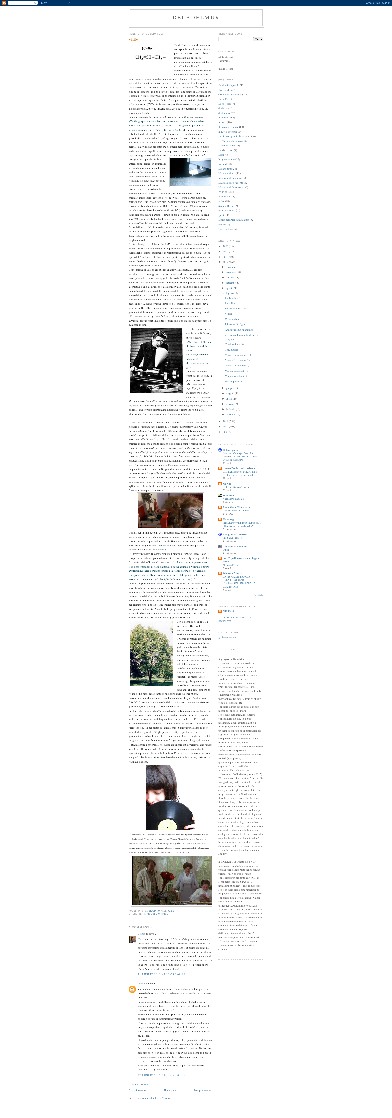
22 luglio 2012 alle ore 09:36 (161, 1075)
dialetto (222, 108)
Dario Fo (223, 99)
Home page (170, 1090)
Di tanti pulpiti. (231, 450)
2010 (226, 426)
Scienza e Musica (232, 573)
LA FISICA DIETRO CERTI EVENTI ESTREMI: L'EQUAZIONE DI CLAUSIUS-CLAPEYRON (239, 581)
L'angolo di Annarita (235, 534)
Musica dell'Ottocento (230, 187)
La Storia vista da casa (230, 141)
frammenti (224, 117)
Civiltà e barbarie (234, 344)
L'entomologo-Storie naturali (234, 136)
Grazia (141, 933)
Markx (227, 483)
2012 (226, 262)
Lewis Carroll (225, 150)
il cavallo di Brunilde (235, 546)
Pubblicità (224, 196)
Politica (222, 192)
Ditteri (226, 549)
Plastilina (230, 303)
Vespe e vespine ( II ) (236, 371)
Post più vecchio (203, 1090)
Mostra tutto (258, 595)
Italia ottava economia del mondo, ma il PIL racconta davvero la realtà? (242, 524)
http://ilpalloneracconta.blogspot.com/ (242, 559)
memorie (223, 164)
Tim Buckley (225, 229)
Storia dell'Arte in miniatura (233, 219)
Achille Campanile (228, 85)
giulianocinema (227, 637)
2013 (226, 257)
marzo (229, 404)
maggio (230, 393)
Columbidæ (231, 349)
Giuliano (143, 983)
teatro (221, 224)
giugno (230, 388)
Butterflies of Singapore (236, 507)
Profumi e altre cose (236, 308)
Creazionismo (232, 319)
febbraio (231, 409)
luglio (229, 293)
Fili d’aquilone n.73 (232, 537)
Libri (221, 154)
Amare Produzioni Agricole (239, 468)
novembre (232, 272)
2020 (226, 246)
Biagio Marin (225, 90)
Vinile (228, 313)
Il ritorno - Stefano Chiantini (236, 486)
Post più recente (137, 1090)
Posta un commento (139, 1084)
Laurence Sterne (227, 145)
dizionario (224, 113)
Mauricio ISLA (230, 564)
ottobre (230, 277)
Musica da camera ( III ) (238, 355)
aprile (229, 398)
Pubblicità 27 (232, 298)
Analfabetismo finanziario (239, 329)
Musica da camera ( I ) (237, 365)
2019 (226, 251)
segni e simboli (226, 210)
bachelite (161, 549)
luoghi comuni (226, 159)
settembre (231, 282)
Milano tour (225, 168)
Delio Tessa (224, 103)
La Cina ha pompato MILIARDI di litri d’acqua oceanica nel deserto (240, 473)
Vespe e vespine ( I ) (236, 376)
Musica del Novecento (230, 182)
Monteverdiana (226, 173)
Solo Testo (229, 495)
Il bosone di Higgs (235, 324)
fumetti (222, 122)
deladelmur (196, 17)
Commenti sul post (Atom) (155, 1098)
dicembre (231, 267)
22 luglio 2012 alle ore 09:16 (161, 974)
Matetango (229, 519)
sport (221, 215)
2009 (226, 432)
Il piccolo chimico (156, 914)
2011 (226, 421)
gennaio (231, 414)
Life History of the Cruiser (236, 510)
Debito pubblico (234, 381)
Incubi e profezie (227, 131)
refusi (221, 201)
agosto (230, 288)
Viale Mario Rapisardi (233, 498)
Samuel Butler (226, 206)
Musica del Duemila (229, 178)
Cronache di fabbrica (230, 94)
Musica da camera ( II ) (237, 360)
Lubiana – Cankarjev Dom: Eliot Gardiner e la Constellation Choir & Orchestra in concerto (240, 456)
